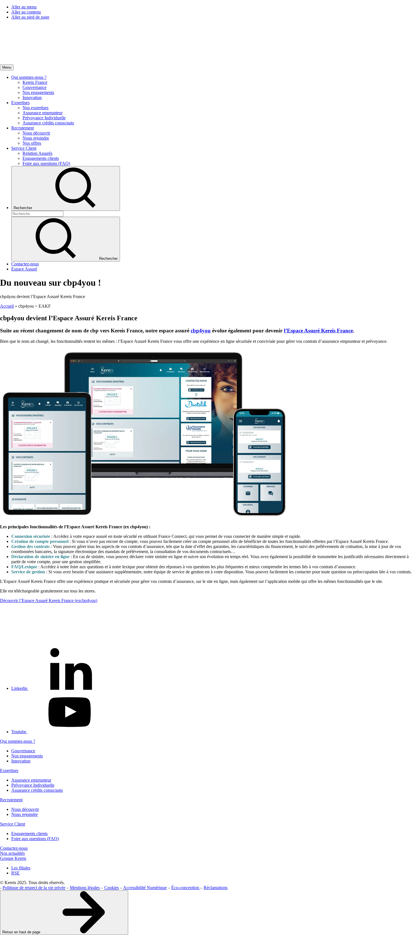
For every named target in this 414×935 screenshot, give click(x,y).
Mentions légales (85, 887)
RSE (15, 873)
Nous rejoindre (24, 814)
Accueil (7, 306)
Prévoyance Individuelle (32, 785)
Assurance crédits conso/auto (37, 790)
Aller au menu (24, 7)
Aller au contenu (26, 12)
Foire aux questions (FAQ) (35, 838)
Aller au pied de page (30, 17)
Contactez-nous (14, 848)
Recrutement (11, 799)
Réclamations (216, 887)
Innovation (20, 761)
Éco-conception (185, 887)
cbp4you (201, 331)
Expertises (9, 770)
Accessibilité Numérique (145, 887)
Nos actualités (12, 853)
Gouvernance (23, 750)
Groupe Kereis (13, 858)
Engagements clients (29, 833)
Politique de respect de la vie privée (34, 887)
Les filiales (20, 867)
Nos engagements (27, 755)
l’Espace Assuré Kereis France (318, 331)
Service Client (12, 824)
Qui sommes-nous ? (17, 741)
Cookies (111, 887)
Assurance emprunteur (31, 780)
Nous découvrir (25, 809)
